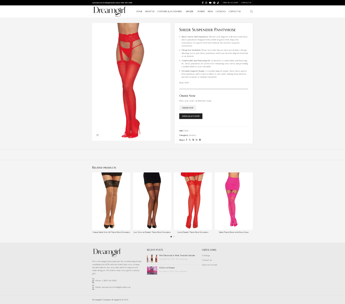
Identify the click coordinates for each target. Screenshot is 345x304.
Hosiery (192, 135)
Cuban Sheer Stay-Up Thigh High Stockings (111, 232)
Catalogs (206, 255)
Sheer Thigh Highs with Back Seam (234, 232)
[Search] (251, 11)
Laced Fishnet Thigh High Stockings (193, 232)
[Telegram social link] (200, 140)
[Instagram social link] (206, 3)
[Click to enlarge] (97, 135)
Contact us (207, 260)
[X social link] (190, 140)
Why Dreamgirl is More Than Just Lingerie (177, 255)
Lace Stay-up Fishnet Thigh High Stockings (152, 232)
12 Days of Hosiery (167, 267)
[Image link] (107, 252)
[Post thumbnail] (152, 258)
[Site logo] (109, 11)
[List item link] (117, 280)
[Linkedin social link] (196, 140)
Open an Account (209, 265)
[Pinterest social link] (214, 3)
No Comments (182, 259)
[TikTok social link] (218, 3)
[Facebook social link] (202, 3)
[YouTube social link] (210, 3)
